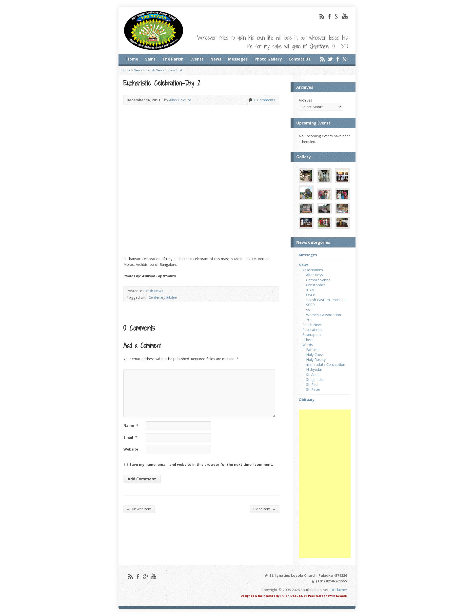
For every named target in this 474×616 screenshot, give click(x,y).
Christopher (315, 285)
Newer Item (139, 508)
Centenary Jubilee (163, 297)
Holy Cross (315, 354)
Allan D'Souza (180, 100)
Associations (312, 269)
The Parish (172, 59)
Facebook (329, 16)
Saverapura (311, 334)
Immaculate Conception (325, 364)
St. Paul (312, 384)
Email (130, 437)
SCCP (310, 304)
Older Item (264, 508)
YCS (309, 319)
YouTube (345, 16)
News (215, 59)
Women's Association (323, 314)
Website (130, 449)
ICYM (310, 289)
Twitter (330, 59)
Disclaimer (338, 589)
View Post (175, 70)
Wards (307, 344)
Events (196, 59)
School (307, 339)
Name (130, 425)
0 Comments (250, 100)
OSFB (310, 294)
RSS (322, 16)
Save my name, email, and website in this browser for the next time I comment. (201, 464)
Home (132, 59)
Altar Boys (314, 274)
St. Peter (313, 389)
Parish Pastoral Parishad (326, 299)
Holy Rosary (316, 359)
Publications (312, 329)
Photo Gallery (268, 59)
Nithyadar (314, 369)
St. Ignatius (315, 379)
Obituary (307, 399)
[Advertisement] (325, 484)
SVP (309, 310)
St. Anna (312, 374)
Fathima (312, 349)
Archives (305, 100)
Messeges (238, 59)
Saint (150, 59)
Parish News (155, 70)
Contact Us (299, 59)
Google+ (337, 16)
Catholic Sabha (318, 280)
